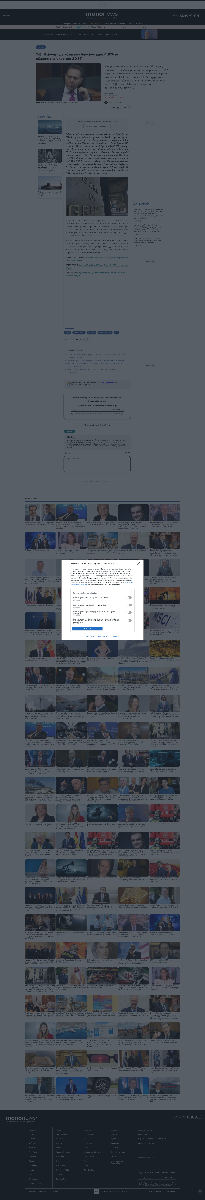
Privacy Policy (114, 636)
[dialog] (102, 600)
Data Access (102, 636)
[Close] (139, 564)
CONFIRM (87, 628)
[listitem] (102, 593)
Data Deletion (90, 636)
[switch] (129, 597)
